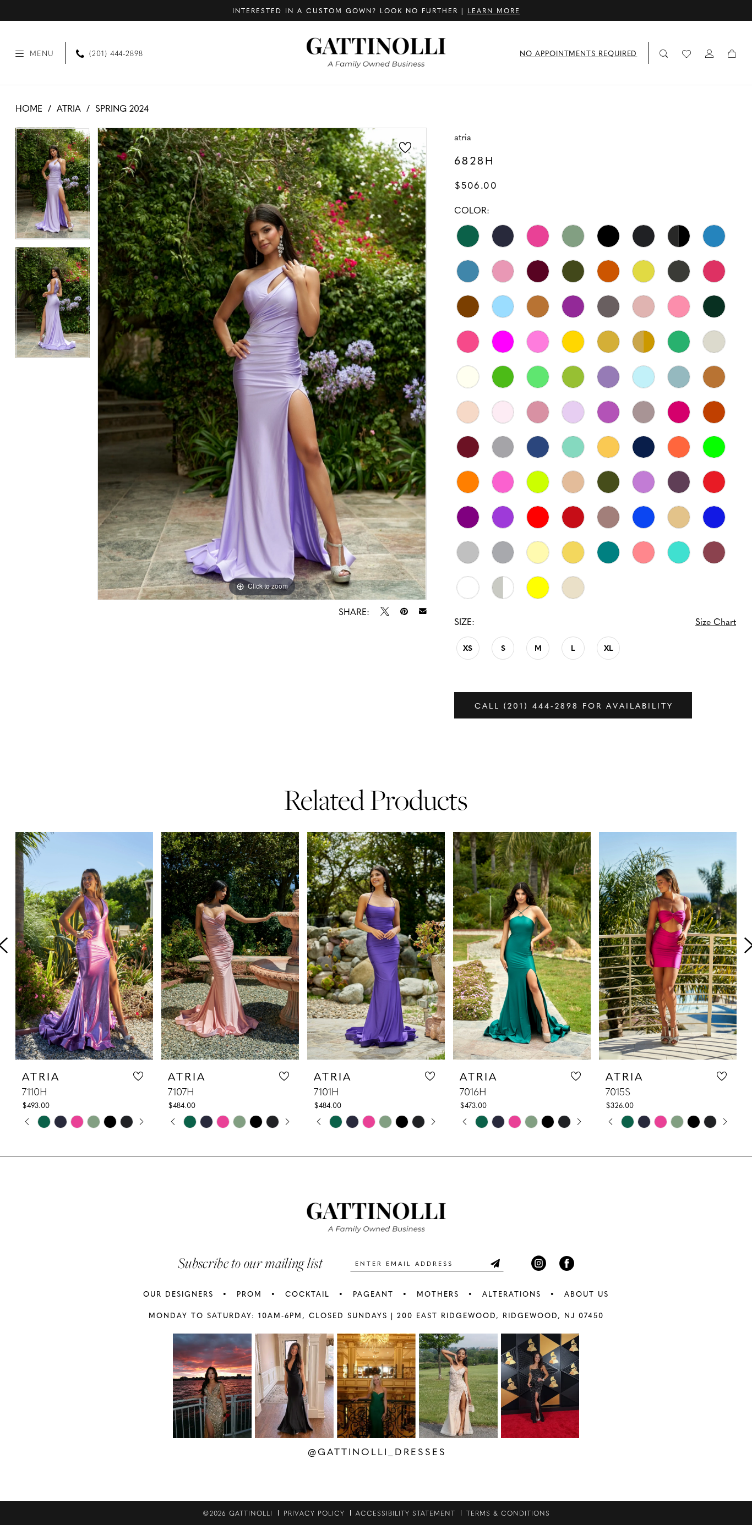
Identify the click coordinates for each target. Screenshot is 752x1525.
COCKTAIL (307, 1293)
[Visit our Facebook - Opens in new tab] (566, 1263)
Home (28, 108)
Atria (69, 108)
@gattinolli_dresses (377, 1451)
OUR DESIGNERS (178, 1293)
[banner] (376, 52)
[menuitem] (35, 53)
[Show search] (664, 53)
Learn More (493, 10)
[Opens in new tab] (212, 1386)
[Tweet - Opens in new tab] (384, 611)
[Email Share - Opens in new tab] (423, 611)
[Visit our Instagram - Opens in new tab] (538, 1263)
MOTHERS (438, 1293)
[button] (35, 53)
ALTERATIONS (511, 1293)
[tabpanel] (52, 187)
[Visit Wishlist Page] (687, 53)
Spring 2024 (122, 108)
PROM (249, 1293)
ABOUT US (586, 1293)
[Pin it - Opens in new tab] (404, 611)
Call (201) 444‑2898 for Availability (574, 705)
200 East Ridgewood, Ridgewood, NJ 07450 (500, 1315)
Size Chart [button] (715, 621)
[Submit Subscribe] (495, 1263)
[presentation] (84, 946)
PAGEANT (373, 1293)
